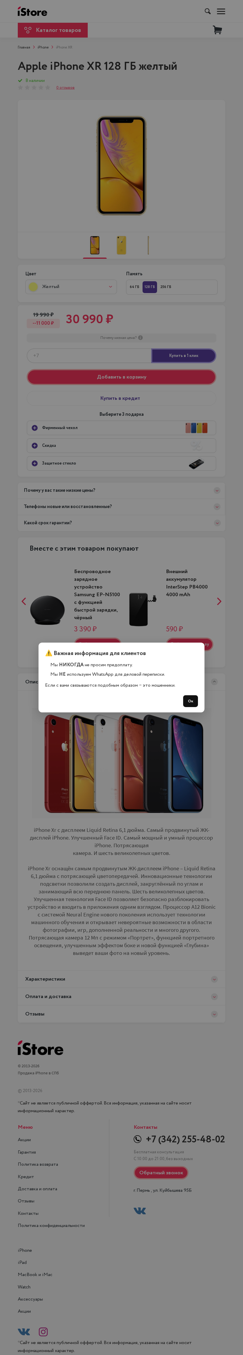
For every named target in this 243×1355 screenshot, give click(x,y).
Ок (190, 701)
